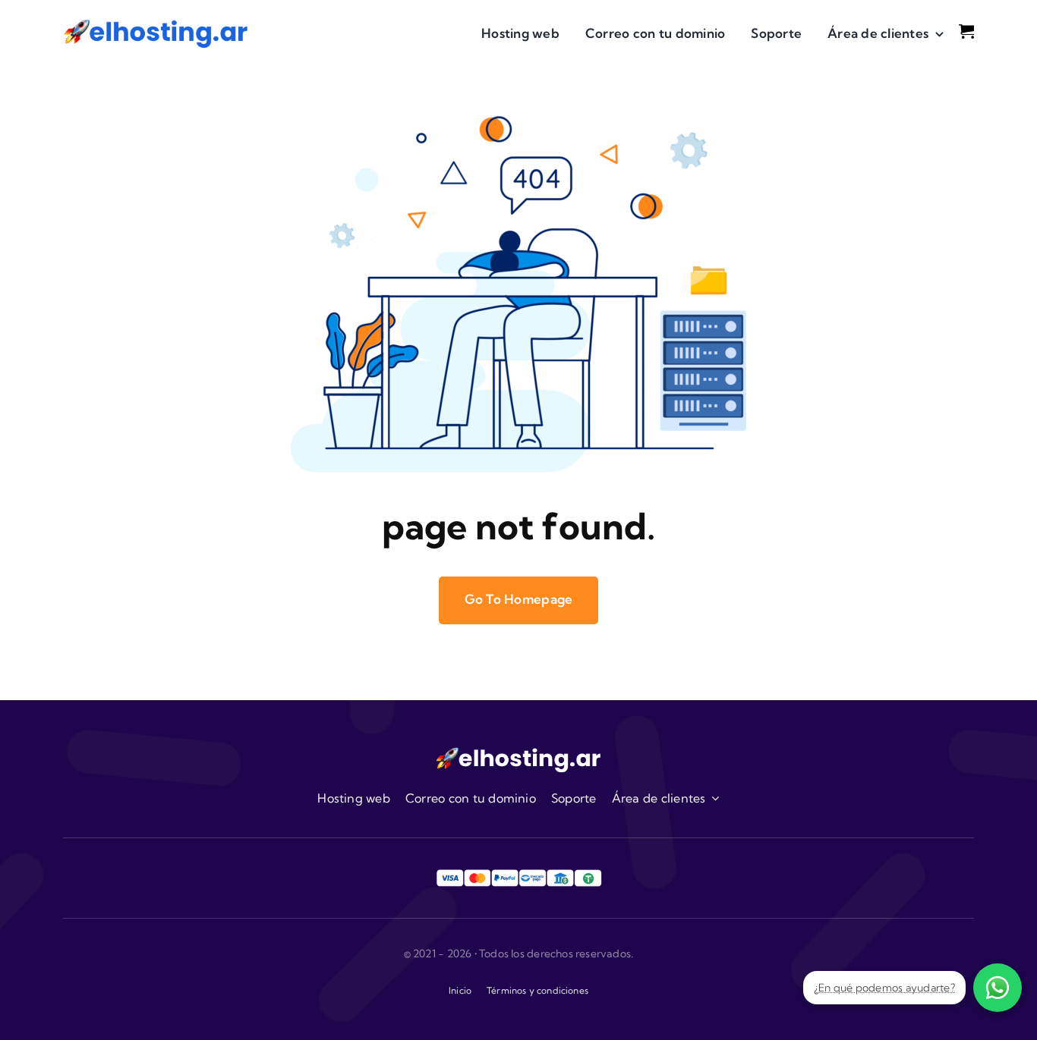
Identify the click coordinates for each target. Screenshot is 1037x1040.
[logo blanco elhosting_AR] (518, 752)
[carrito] (966, 30)
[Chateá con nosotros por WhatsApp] (997, 987)
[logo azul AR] (156, 24)
